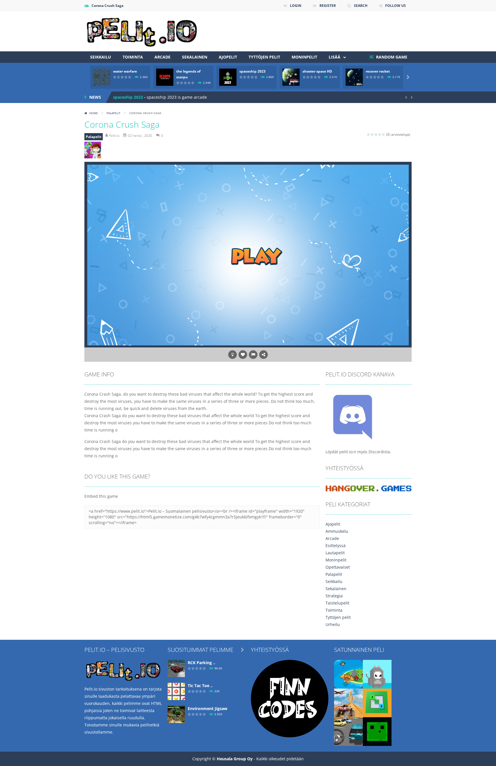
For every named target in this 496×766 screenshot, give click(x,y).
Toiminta (133, 57)
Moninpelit (304, 57)
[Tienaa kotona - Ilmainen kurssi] (289, 698)
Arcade (162, 57)
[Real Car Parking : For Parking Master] (348, 731)
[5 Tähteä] (383, 134)
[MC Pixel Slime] (377, 731)
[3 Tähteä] (376, 134)
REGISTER (327, 5)
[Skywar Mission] (348, 673)
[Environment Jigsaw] (176, 714)
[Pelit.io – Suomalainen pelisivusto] (141, 31)
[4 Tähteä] (380, 134)
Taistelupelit (337, 603)
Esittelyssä (336, 545)
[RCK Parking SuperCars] (176, 668)
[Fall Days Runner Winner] (377, 673)
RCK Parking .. (201, 662)
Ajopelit (228, 57)
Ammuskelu (337, 531)
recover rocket (378, 71)
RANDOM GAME (391, 57)
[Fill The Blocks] (377, 702)
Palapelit (113, 113)
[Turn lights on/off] (232, 354)
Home (93, 113)
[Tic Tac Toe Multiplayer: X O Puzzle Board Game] (176, 691)
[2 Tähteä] (372, 134)
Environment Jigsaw (207, 708)
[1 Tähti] (369, 134)
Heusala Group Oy (235, 758)
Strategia (334, 595)
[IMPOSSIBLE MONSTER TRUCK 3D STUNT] (348, 702)
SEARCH (360, 5)
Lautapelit (335, 552)
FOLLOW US (395, 5)
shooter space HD (317, 71)
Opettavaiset (338, 567)
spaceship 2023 (252, 71)
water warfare (125, 71)
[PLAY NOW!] (101, 76)
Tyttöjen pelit (264, 57)
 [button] (253, 354)
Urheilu (333, 624)
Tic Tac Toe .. (200, 685)
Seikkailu (100, 57)
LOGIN (295, 5)
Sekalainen (194, 57)
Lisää (334, 57)
